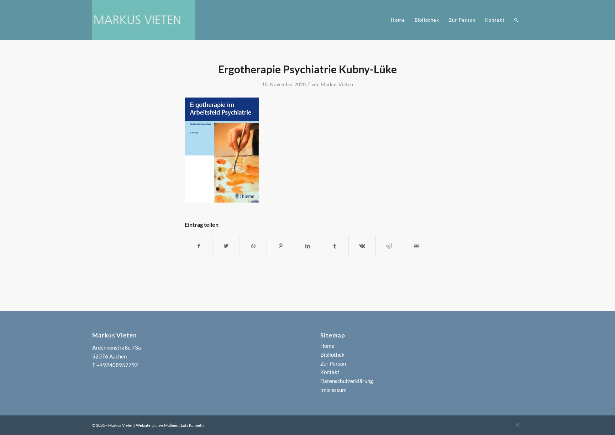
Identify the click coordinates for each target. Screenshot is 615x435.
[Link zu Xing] (517, 424)
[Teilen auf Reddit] (389, 246)
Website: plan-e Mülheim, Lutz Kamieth (170, 425)
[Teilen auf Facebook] (198, 246)
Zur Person (333, 363)
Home (327, 345)
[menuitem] (398, 20)
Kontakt (330, 372)
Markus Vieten (337, 84)
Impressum (333, 390)
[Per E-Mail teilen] (416, 246)
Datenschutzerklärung (346, 381)
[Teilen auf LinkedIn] (307, 246)
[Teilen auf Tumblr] (334, 246)
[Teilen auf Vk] (362, 246)
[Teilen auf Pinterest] (280, 246)
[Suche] (516, 20)
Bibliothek (332, 354)
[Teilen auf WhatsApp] (253, 246)
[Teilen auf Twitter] (225, 246)
